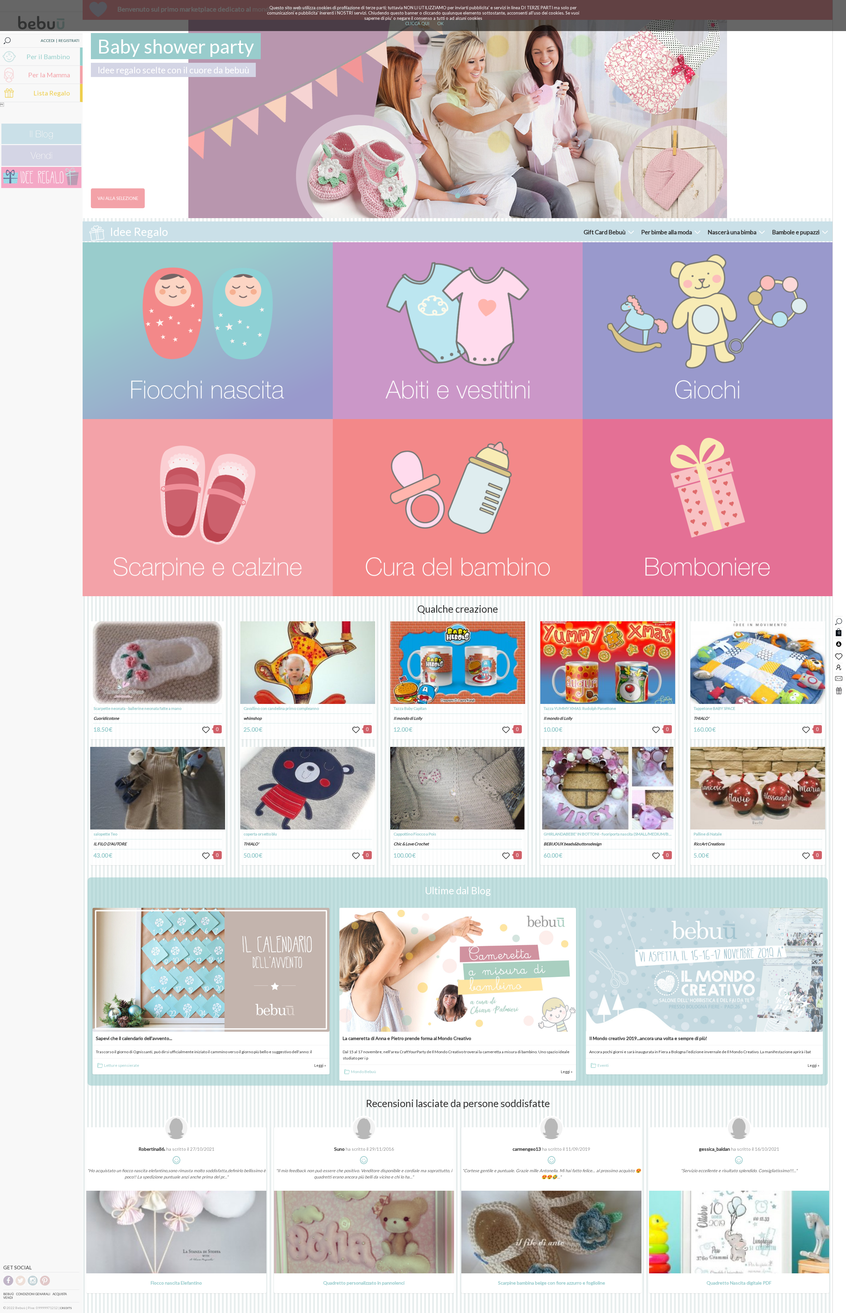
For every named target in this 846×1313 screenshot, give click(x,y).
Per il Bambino (48, 56)
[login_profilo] (839, 643)
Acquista (60, 1294)
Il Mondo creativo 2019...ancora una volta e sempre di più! (648, 1038)
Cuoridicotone (106, 718)
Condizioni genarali (33, 1294)
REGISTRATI (68, 40)
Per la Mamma (49, 75)
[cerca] (839, 621)
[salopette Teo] (157, 788)
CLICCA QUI (417, 23)
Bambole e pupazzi (796, 232)
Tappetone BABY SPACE (714, 708)
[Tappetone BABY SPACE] (758, 662)
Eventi (603, 1065)
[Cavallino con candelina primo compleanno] (307, 662)
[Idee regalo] (41, 186)
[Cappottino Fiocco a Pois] (457, 788)
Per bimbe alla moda (666, 232)
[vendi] (41, 164)
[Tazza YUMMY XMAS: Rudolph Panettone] (607, 662)
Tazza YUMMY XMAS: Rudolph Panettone (580, 708)
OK (440, 23)
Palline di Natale (708, 833)
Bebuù (8, 1294)
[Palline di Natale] (758, 788)
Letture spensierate (121, 1065)
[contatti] (839, 678)
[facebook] (8, 1284)
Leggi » (320, 1065)
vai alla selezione (117, 198)
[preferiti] (839, 656)
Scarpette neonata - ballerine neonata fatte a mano (137, 708)
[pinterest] (45, 1284)
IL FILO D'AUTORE (110, 843)
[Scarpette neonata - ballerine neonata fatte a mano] (157, 662)
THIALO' (251, 843)
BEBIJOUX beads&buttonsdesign (572, 843)
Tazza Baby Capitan (410, 708)
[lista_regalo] (839, 690)
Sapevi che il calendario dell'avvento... (134, 1038)
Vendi (8, 1297)
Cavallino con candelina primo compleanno (281, 708)
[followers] (839, 667)
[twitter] (20, 1284)
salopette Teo (105, 833)
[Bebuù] (208, 330)
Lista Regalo (51, 93)
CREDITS (66, 1308)
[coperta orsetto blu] (307, 788)
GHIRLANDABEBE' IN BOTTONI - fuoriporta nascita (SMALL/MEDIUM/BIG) (609, 833)
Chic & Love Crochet (411, 843)
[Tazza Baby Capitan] (457, 662)
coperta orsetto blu (260, 833)
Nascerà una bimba (732, 232)
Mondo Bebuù (363, 1071)
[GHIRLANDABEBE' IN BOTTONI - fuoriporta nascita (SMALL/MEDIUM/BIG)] (607, 788)
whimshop (253, 718)
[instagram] (33, 1284)
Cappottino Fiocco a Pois (415, 833)
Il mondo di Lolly (408, 718)
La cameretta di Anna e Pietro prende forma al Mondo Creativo (407, 1038)
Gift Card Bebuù (605, 232)
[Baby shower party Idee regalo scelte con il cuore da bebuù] (457, 119)
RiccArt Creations (709, 843)
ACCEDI (48, 40)
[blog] (41, 142)
